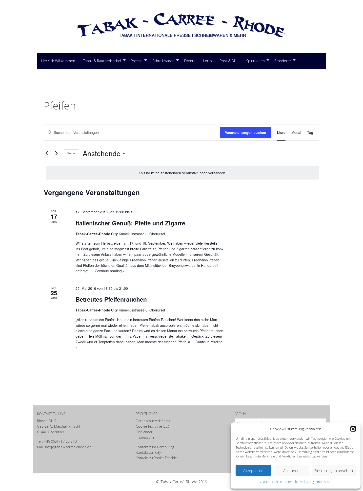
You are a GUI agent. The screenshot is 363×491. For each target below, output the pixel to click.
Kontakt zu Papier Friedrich (157, 457)
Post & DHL (229, 60)
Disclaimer (144, 432)
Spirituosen (255, 60)
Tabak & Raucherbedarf (102, 60)
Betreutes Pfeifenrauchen (111, 299)
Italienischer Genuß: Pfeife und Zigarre (130, 223)
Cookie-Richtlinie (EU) (152, 426)
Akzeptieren (253, 470)
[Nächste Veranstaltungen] (56, 153)
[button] (353, 428)
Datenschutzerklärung (299, 482)
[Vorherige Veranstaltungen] (47, 153)
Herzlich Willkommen (58, 60)
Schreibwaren (163, 60)
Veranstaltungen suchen (245, 132)
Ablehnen (291, 470)
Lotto (207, 60)
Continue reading (110, 270)
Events (189, 60)
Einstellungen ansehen (333, 470)
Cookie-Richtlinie (271, 482)
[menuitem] (58, 61)
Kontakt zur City (148, 452)
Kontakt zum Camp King (155, 447)
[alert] (182, 173)
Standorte (283, 60)
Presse (136, 60)
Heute (71, 153)
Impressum (323, 482)
